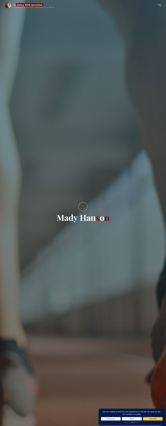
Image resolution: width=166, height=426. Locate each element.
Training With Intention (28, 4)
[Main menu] (159, 5)
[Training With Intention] (8, 5)
